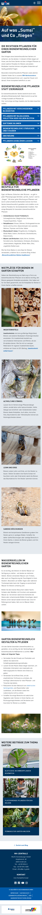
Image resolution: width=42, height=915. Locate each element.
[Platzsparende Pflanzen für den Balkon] (21, 788)
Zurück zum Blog (22, 845)
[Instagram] (26, 883)
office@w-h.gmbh (23, 869)
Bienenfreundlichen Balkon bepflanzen (16, 255)
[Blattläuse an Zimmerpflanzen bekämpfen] (21, 758)
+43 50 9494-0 (22, 864)
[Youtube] (23, 883)
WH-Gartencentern (29, 75)
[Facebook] (19, 883)
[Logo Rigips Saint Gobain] (11, 910)
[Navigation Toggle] (39, 3)
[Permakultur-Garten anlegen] (21, 817)
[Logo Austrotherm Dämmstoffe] (31, 910)
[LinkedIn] (15, 883)
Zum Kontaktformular (21, 878)
